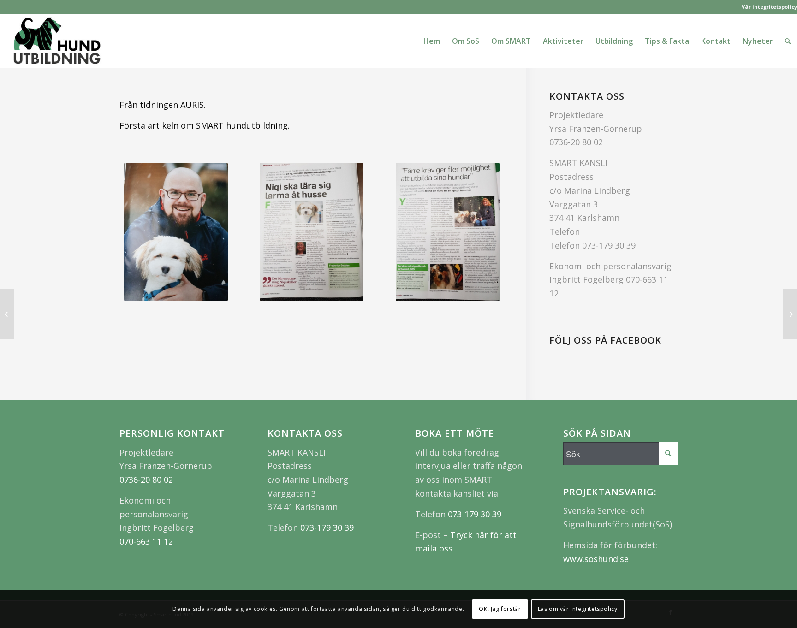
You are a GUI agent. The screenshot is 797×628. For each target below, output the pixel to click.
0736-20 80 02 (576, 142)
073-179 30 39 (609, 245)
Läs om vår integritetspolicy (578, 609)
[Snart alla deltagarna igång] (7, 314)
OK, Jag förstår (500, 609)
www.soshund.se (596, 558)
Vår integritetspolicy (769, 6)
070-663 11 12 (146, 541)
